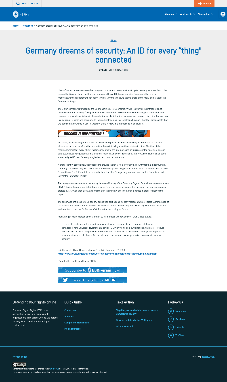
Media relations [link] (72, 328)
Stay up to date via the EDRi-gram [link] (134, 320)
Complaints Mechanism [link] (76, 322)
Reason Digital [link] (208, 356)
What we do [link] (186, 14)
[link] (223, 14)
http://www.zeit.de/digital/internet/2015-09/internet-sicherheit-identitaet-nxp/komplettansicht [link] (107, 253)
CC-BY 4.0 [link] (54, 368)
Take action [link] (204, 14)
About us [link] (169, 14)
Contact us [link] (70, 310)
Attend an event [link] (124, 326)
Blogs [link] (114, 40)
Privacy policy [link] (20, 356)
